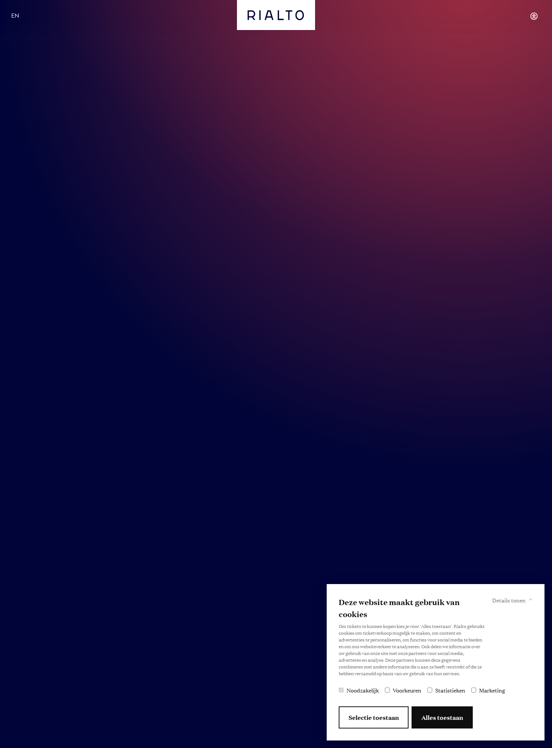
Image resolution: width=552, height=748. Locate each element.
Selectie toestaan (373, 717)
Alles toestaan (442, 717)
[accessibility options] (534, 16)
